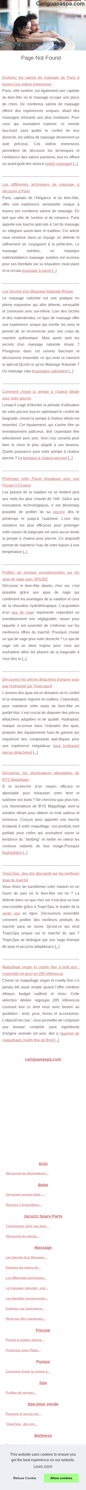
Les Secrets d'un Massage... (26, 1257)
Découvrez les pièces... (22, 1236)
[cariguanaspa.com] (43, 25)
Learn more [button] (43, 1466)
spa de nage (22, 612)
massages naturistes (50, 371)
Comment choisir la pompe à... (28, 1371)
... (75, 164)
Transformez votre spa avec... (27, 1226)
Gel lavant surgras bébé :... (25, 1194)
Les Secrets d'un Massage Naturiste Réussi (37, 291)
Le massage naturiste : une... (27, 1288)
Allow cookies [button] (61, 1478)
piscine (59, 512)
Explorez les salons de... (23, 1267)
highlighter (12, 853)
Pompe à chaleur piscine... (25, 1340)
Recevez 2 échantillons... (24, 1205)
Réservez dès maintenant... (26, 1318)
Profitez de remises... (21, 1392)
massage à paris (36, 271)
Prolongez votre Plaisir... (23, 1350)
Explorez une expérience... (25, 1308)
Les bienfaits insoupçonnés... (27, 1298)
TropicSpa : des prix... (21, 1424)
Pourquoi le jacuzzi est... (23, 1414)
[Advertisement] (43, 1112)
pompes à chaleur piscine (45, 458)
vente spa (11, 913)
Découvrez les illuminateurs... (27, 1173)
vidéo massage (58, 164)
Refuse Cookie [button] (24, 1478)
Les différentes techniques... (26, 1278)
